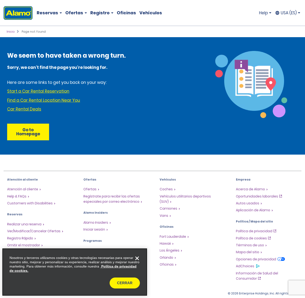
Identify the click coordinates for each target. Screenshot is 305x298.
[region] (74, 272)
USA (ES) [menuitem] (289, 13)
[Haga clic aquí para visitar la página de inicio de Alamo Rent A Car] (16, 13)
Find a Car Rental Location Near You (43, 100)
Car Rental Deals (24, 109)
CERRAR (124, 283)
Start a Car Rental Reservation (38, 91)
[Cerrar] (137, 258)
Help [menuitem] (263, 13)
